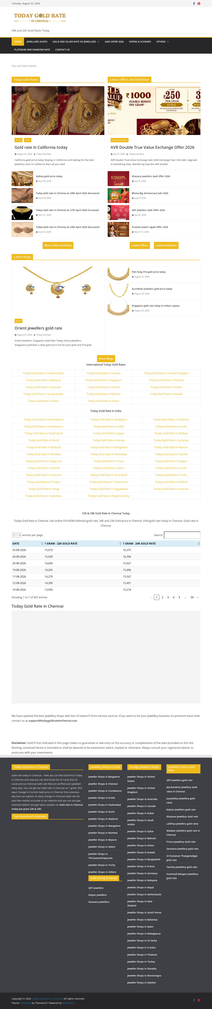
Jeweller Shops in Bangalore (104, 776)
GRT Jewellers (96, 887)
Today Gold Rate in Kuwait (166, 394)
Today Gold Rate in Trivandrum (108, 482)
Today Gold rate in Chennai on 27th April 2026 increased (67, 210)
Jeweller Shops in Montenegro (144, 975)
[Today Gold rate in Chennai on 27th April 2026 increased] (22, 212)
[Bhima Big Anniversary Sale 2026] (118, 195)
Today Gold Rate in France (103, 387)
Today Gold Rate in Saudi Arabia (43, 394)
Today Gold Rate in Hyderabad (44, 433)
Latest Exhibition (166, 245)
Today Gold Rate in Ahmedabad (43, 419)
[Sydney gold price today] (22, 178)
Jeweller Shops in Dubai (140, 813)
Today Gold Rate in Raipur (171, 461)
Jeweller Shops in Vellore (102, 872)
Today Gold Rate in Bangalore (108, 419)
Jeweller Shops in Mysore (102, 839)
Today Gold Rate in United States (43, 373)
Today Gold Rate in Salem (109, 468)
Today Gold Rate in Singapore (103, 380)
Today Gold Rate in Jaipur (108, 433)
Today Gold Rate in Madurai (43, 447)
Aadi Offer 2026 (114, 41)
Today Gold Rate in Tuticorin (43, 475)
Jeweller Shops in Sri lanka (142, 940)
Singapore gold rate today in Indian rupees (156, 305)
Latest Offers (140, 245)
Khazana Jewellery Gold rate (182, 816)
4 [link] (173, 597)
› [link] (197, 597)
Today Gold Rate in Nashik (171, 454)
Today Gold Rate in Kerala (109, 440)
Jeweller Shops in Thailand (142, 954)
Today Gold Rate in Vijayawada (109, 489)
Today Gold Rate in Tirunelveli (108, 475)
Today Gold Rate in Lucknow (171, 440)
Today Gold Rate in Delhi (108, 426)
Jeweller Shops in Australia (142, 799)
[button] (98, 41)
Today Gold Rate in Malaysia (43, 380)
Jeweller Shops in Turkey (141, 961)
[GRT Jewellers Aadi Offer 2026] (118, 212)
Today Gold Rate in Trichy (171, 475)
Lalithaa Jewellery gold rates (182, 823)
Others (160, 41)
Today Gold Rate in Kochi (43, 440)
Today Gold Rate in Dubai (166, 387)
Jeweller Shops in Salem (101, 846)
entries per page (32, 535)
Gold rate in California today (41, 147)
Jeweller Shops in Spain (140, 926)
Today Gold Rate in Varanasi (171, 489)
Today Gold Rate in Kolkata (171, 433)
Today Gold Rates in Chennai (171, 419)
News (27, 140)
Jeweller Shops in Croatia (141, 947)
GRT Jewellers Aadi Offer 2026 (148, 210)
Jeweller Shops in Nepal (140, 887)
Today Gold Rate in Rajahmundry (108, 496)
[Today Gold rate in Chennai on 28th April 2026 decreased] (22, 195)
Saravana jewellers (98, 901)
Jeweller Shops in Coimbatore (105, 790)
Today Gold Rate (43, 154)
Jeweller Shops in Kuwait (141, 852)
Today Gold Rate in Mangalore (109, 447)
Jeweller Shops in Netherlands (144, 894)
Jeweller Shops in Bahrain (141, 838)
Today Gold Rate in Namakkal (108, 454)
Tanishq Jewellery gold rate (181, 867)
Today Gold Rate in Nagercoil (44, 461)
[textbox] (44, 419)
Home (17, 41)
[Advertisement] (106, 634)
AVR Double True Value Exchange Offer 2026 (152, 147)
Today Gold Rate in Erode (171, 426)
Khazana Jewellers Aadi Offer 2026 (151, 176)
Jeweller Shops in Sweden (141, 982)
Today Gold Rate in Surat (171, 468)
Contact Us (62, 49)
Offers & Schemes (140, 41)
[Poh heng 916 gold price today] (118, 274)
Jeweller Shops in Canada (141, 806)
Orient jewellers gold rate (38, 328)
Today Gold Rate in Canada (103, 373)
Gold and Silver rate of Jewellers (74, 41)
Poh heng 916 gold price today (149, 271)
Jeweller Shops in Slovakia (142, 968)
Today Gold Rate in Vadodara (43, 496)
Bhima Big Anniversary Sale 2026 (150, 193)
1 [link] (157, 597)
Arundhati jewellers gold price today (152, 288)
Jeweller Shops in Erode (101, 797)
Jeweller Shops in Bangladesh (143, 859)
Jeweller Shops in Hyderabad (104, 804)
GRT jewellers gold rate (179, 780)
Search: (158, 535)
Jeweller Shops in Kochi (101, 811)
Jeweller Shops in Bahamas (142, 919)
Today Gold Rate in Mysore (171, 447)
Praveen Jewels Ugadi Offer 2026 (150, 227)
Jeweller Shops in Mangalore (104, 825)
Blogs (18, 140)
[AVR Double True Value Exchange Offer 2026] (154, 110)
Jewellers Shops (37, 41)
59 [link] (192, 597)
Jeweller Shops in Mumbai (103, 832)
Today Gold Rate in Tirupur (43, 482)
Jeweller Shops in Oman (140, 845)
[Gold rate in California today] (58, 110)
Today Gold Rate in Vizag (43, 489)
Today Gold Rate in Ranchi (43, 468)
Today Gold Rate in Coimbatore (43, 426)
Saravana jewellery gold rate (182, 848)
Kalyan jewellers (97, 894)
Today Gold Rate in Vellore (171, 482)
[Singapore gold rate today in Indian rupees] (118, 308)
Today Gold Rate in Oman (103, 401)
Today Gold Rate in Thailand (166, 380)
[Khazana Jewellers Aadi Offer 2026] (118, 178)
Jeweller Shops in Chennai (103, 783)
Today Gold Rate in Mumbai (43, 454)
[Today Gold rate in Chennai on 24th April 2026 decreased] (22, 229)
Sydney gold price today (49, 176)
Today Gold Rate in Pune (108, 461)
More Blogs (106, 358)
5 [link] (179, 597)
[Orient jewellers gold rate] (58, 291)
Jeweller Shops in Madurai (103, 818)
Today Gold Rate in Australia (43, 387)
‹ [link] (151, 597)
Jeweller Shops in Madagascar (144, 933)
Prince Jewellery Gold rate (181, 841)
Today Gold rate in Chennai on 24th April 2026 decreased (67, 227)
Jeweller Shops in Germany (142, 873)
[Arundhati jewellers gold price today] (118, 291)
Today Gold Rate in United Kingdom (166, 373)
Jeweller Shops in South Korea (144, 912)
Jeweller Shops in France (141, 866)
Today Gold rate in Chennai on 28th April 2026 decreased (67, 193)
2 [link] (162, 597)
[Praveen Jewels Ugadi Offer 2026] (118, 229)
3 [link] (168, 597)
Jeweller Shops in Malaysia (142, 880)
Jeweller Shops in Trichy (101, 865)
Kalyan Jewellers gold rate (181, 809)
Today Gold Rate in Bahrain (104, 394)
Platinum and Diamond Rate (32, 49)
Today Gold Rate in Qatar (43, 401)
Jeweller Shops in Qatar (140, 831)
